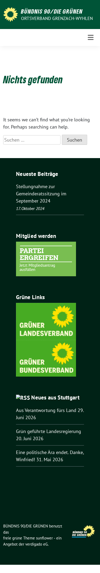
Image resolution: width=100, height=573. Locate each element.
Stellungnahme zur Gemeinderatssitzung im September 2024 (41, 193)
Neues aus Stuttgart (55, 397)
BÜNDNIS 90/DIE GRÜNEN (52, 11)
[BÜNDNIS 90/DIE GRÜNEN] (10, 14)
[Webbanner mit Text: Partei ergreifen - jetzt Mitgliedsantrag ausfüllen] (46, 258)
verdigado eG (36, 544)
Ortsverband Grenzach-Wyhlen (57, 18)
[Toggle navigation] (91, 37)
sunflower (44, 538)
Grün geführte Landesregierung (48, 431)
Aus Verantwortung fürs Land (46, 410)
